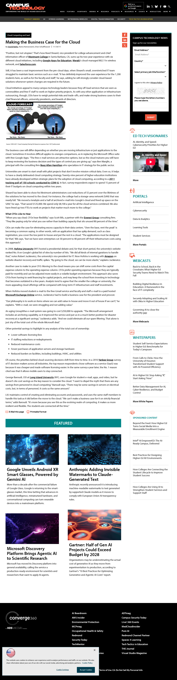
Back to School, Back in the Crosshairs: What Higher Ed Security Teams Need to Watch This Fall (151, 271)
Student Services (141, 235)
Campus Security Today (134, 617)
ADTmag (126, 613)
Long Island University (42, 377)
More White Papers (143, 401)
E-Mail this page (16, 411)
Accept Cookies (86, 670)
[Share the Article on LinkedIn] (124, 40)
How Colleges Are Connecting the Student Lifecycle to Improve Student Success (150, 472)
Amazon (109, 256)
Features (71, 11)
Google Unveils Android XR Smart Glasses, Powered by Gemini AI (32, 474)
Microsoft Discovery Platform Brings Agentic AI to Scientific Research (32, 553)
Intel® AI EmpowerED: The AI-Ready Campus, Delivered (148, 442)
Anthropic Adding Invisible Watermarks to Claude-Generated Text (94, 474)
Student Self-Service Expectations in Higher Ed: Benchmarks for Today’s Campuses (150, 346)
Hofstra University (23, 248)
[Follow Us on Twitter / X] (152, 6)
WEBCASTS (142, 260)
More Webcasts (141, 321)
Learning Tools (140, 227)
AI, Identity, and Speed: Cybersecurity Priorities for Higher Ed (150, 144)
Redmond (77, 635)
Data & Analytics (141, 219)
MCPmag (77, 626)
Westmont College (38, 56)
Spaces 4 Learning (131, 639)
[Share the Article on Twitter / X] (124, 45)
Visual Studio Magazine (134, 653)
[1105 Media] (22, 643)
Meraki (76, 60)
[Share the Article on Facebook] (124, 35)
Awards (92, 11)
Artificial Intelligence (143, 202)
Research (105, 11)
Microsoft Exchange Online (20, 294)
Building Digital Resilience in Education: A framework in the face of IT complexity (148, 286)
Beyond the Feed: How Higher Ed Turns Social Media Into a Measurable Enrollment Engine (150, 426)
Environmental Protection (85, 622)
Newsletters (155, 11)
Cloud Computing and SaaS (18, 35)
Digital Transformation (102, 19)
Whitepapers (144, 337)
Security (121, 19)
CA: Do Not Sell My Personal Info (127, 670)
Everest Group (91, 217)
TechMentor (78, 644)
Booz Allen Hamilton (51, 165)
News (62, 11)
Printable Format (38, 411)
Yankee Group (105, 359)
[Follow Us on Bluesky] (156, 6)
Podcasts (115, 11)
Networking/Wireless (78, 19)
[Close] (95, 650)
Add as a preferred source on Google (134, 6)
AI (44, 19)
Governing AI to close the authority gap (146, 311)
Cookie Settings (62, 670)
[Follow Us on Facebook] (160, 6)
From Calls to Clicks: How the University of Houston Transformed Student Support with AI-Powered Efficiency (148, 362)
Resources (129, 11)
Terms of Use (105, 670)
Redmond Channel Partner (136, 635)
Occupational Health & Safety (87, 630)
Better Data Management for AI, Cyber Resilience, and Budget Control (149, 389)
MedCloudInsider (131, 626)
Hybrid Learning (56, 19)
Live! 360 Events (130, 622)
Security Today (79, 639)
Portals (140, 196)
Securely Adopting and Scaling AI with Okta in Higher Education (150, 300)
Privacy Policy (156, 82)
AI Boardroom (79, 613)
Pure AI (125, 630)
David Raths (13, 46)
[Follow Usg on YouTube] (164, 6)
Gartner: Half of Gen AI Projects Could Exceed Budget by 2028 (90, 549)
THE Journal (128, 648)
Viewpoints (82, 11)
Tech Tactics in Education (135, 644)
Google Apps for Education (57, 60)
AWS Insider (78, 617)
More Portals (139, 244)
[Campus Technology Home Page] (26, 7)
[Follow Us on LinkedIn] (148, 6)
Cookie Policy (87, 663)
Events (142, 11)
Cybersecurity (140, 210)
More (165, 11)
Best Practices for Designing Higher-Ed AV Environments (147, 456)
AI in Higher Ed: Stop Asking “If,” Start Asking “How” (149, 377)
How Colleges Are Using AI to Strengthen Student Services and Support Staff (150, 489)
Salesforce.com (28, 64)
